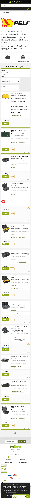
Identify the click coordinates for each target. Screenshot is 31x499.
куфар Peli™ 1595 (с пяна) (17, 183)
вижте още (13, 139)
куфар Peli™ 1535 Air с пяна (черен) (19, 156)
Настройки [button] (9, 495)
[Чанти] (8, 57)
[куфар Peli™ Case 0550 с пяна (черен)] (6, 305)
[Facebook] (19, 478)
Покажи (3, 86)
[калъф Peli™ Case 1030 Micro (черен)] (6, 360)
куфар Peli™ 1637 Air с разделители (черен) (19, 225)
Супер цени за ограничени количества (10, 217)
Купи (6, 123)
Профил (29, 1)
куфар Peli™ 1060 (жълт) (16, 93)
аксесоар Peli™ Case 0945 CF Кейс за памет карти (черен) (20, 327)
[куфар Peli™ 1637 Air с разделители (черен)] (6, 228)
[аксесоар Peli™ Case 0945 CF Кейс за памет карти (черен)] (6, 330)
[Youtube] (5, 481)
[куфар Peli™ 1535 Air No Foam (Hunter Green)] (6, 134)
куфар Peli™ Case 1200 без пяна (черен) (18, 407)
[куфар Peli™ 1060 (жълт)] (6, 96)
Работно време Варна (22, 497)
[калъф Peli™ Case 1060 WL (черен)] (6, 385)
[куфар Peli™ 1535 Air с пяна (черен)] (6, 160)
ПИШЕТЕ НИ (17, 452)
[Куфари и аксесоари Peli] (23, 57)
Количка (28, 7)
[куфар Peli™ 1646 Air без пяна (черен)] (6, 254)
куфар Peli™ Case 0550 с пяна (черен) (20, 302)
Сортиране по (4, 79)
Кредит (12, 149)
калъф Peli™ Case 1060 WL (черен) (19, 381)
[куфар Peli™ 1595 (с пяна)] (6, 187)
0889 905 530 (17, 454)
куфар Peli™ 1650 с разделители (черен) (19, 276)
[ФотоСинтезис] (15, 2)
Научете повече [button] (12, 492)
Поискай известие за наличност (18, 116)
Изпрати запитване (22, 142)
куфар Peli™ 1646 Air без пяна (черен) (20, 251)
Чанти (7, 61)
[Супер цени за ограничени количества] (3, 201)
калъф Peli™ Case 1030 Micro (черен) (20, 356)
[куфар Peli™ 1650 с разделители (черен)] (6, 279)
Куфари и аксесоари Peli (23, 61)
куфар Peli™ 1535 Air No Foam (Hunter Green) (20, 131)
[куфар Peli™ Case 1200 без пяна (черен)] (6, 410)
